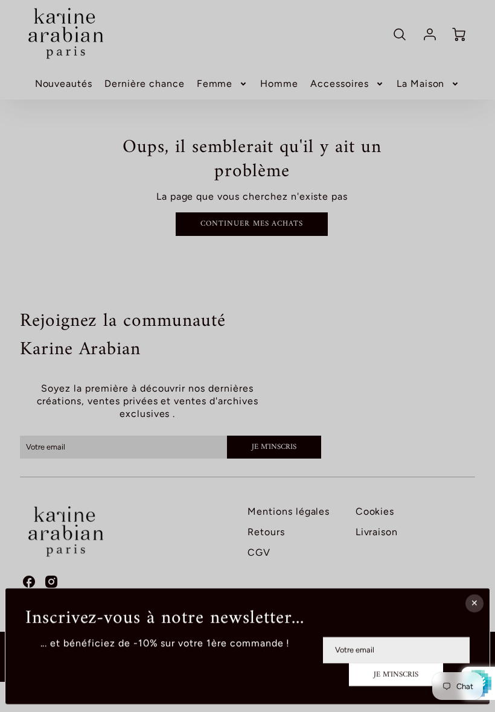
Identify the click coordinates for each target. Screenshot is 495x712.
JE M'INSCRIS (396, 674)
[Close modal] (474, 603)
